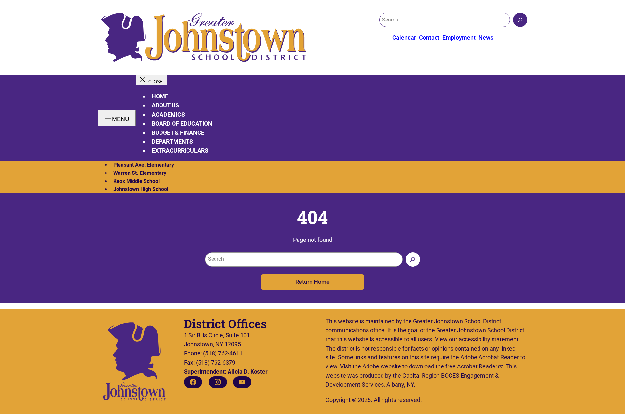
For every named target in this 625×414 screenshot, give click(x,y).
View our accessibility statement (477, 339)
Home (160, 96)
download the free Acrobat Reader (453, 366)
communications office (355, 330)
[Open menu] (117, 118)
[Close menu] (151, 80)
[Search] (520, 20)
